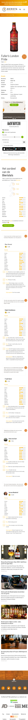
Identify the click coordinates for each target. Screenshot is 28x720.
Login (11, 220)
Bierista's (18, 180)
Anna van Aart (13, 438)
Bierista (2, 15)
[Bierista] (8, 9)
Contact (8, 714)
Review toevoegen (8, 225)
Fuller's (12, 78)
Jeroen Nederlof (13, 492)
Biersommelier (15, 714)
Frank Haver (8, 379)
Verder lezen (4, 571)
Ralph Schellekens (10, 310)
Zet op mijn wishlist (8, 145)
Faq (3, 714)
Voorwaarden (13, 719)
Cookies (4, 719)
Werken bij (23, 714)
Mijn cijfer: (4, 135)
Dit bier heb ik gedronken (10, 132)
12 (5, 62)
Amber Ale (12, 80)
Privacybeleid (22, 719)
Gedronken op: (5, 139)
